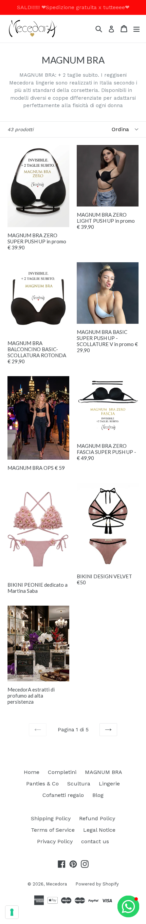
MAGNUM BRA (103, 772)
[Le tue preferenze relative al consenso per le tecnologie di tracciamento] (11, 912)
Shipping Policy (51, 818)
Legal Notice (99, 830)
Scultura (78, 783)
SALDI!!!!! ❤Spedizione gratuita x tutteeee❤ (73, 7)
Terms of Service (53, 830)
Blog (98, 795)
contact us (95, 841)
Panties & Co (42, 783)
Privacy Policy (55, 841)
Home (31, 772)
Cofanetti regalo (63, 795)
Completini (62, 772)
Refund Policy (97, 818)
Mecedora (56, 883)
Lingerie (109, 783)
